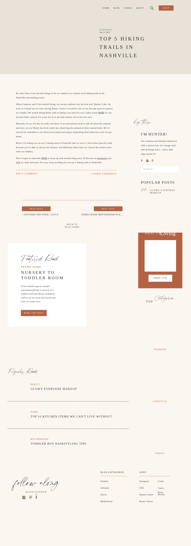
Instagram (102, 158)
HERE (101, 113)
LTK (18, 162)
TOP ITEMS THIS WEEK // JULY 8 (41, 214)
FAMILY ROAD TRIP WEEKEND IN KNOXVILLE (107, 214)
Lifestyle (106, 30)
